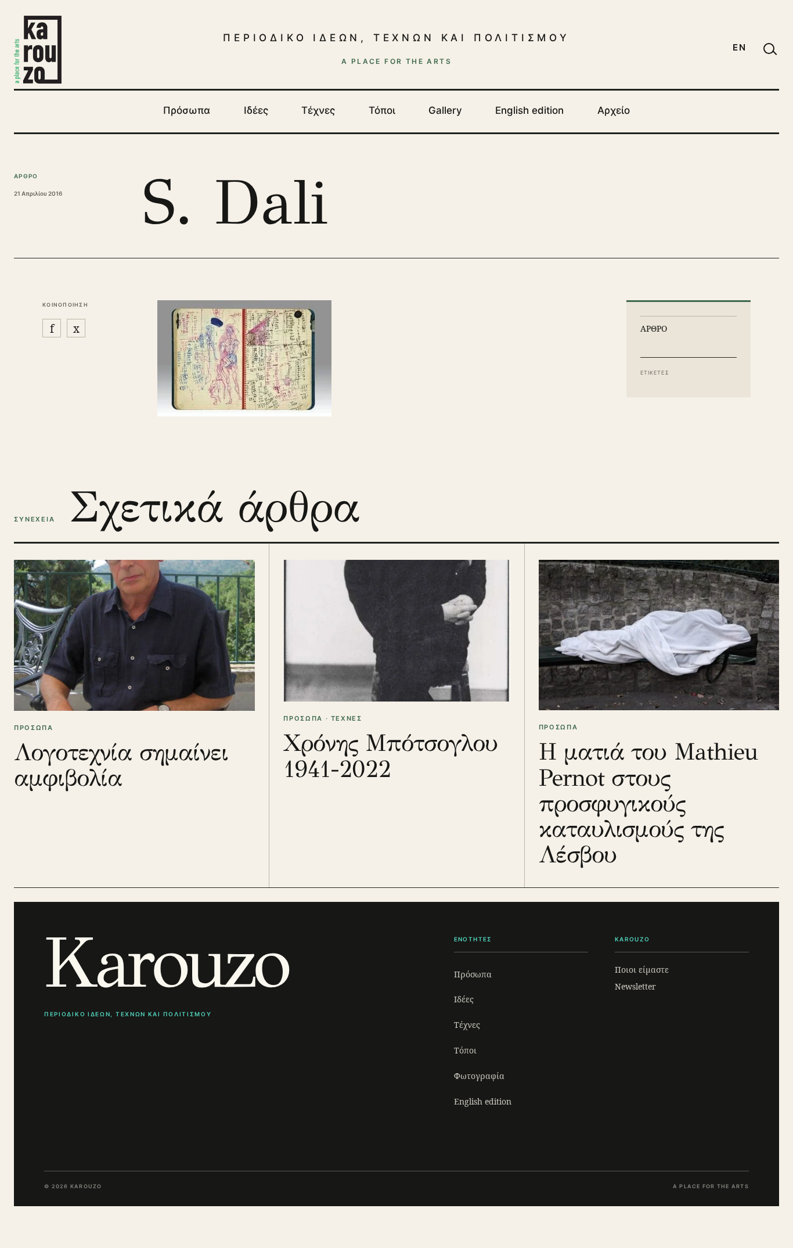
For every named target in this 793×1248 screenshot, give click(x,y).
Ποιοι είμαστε (642, 969)
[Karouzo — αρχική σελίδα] (38, 49)
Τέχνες (318, 110)
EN (740, 47)
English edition (529, 110)
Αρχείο (613, 110)
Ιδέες (256, 110)
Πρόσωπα (186, 110)
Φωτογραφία (479, 1075)
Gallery (445, 110)
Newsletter (635, 986)
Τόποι (382, 110)
